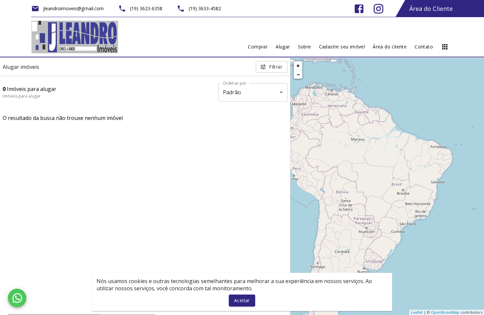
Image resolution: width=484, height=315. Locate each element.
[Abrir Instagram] (378, 8)
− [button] (298, 74)
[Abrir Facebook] (359, 8)
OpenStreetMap (445, 312)
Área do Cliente (431, 9)
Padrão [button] (232, 92)
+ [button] (298, 66)
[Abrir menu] (445, 47)
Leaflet (417, 312)
